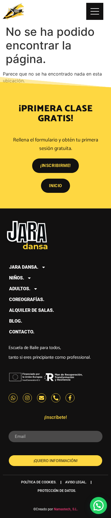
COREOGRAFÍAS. (26, 299)
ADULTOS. (19, 288)
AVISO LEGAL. (76, 482)
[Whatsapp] (13, 397)
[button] (98, 505)
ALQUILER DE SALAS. (31, 310)
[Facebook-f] (70, 397)
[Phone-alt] (55, 397)
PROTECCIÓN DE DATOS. (57, 491)
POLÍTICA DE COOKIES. (38, 482)
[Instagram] (27, 397)
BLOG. (15, 321)
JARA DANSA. (23, 267)
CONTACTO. (21, 332)
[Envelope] (41, 397)
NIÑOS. (16, 278)
